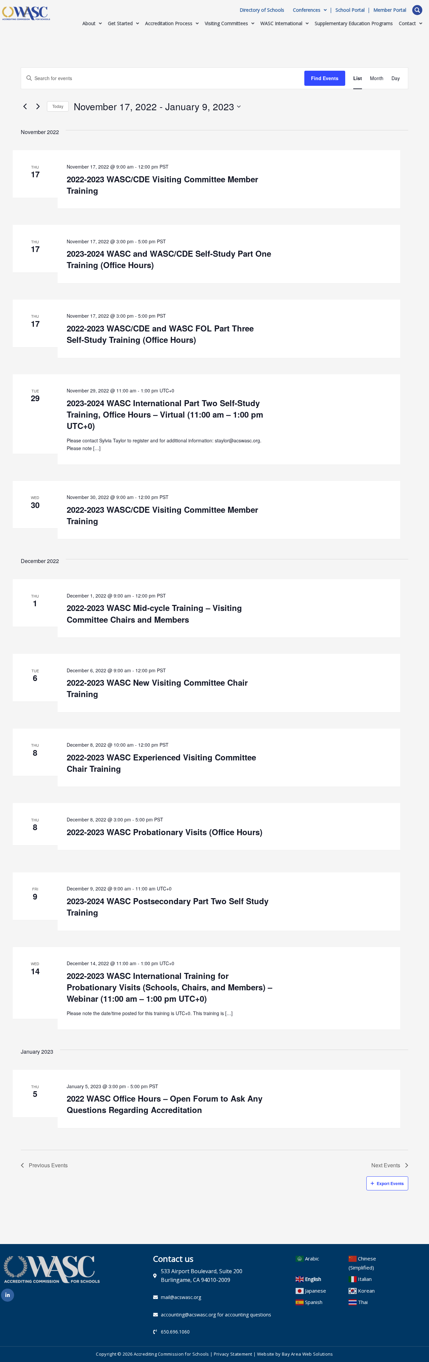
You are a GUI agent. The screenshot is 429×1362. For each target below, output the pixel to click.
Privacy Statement (233, 1354)
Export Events (390, 1183)
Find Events (325, 78)
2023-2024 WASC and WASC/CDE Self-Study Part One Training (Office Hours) (169, 259)
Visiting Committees (226, 23)
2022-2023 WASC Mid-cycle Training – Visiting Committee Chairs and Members (154, 613)
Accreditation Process (168, 23)
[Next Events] (38, 107)
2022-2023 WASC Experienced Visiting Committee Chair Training (161, 762)
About (89, 23)
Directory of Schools (262, 10)
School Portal (350, 10)
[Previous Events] (25, 107)
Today (57, 106)
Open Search (417, 10)
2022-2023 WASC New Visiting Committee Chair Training (157, 688)
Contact (407, 23)
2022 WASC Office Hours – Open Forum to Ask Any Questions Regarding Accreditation (164, 1104)
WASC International (281, 23)
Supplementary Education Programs (354, 23)
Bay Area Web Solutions (307, 1354)
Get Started (120, 23)
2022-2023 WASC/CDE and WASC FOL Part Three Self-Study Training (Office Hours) (160, 333)
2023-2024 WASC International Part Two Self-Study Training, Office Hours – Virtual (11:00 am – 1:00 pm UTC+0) (165, 414)
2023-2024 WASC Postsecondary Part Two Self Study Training (167, 906)
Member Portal (389, 10)
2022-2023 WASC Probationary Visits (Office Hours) (164, 832)
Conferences (306, 10)
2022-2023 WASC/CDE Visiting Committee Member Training (162, 184)
